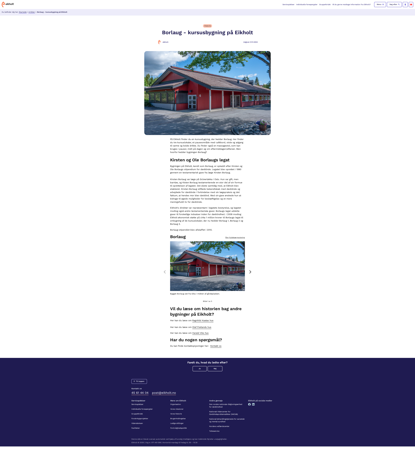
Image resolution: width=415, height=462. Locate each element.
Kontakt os (215, 346)
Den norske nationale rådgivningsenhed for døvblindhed (225, 405)
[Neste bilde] (250, 272)
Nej (215, 369)
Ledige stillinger (177, 423)
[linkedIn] (253, 404)
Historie (207, 26)
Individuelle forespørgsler (307, 4)
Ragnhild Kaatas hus (202, 320)
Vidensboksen (137, 423)
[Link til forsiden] (8, 4)
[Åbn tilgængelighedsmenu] (405, 4)
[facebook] (249, 404)
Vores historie (176, 414)
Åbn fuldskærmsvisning (235, 238)
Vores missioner (177, 409)
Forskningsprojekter (139, 419)
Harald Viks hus (200, 333)
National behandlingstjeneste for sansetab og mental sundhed (227, 420)
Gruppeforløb (325, 4)
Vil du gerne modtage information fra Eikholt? (351, 4)
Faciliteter (135, 428)
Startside (22, 12)
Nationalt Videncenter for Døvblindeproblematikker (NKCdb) (223, 413)
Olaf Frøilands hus (201, 327)
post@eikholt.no (164, 393)
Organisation (175, 404)
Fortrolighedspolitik (178, 428)
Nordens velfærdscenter (219, 426)
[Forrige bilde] (165, 272)
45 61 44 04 (139, 393)
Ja (200, 369)
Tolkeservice (214, 431)
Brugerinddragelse (178, 419)
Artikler (32, 12)
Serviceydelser (288, 4)
